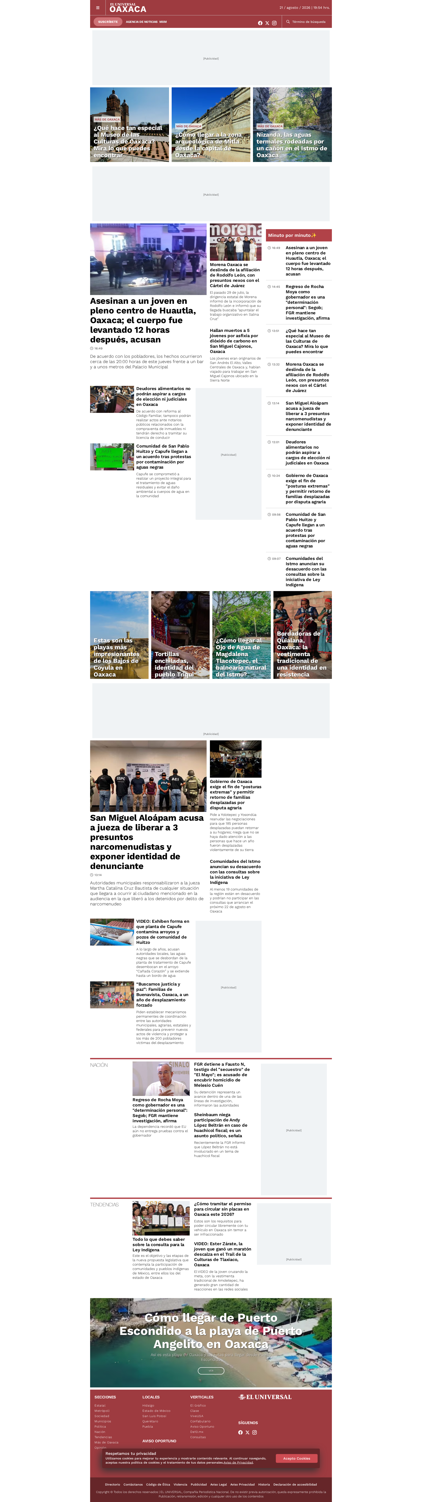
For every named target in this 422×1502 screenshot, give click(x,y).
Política (100, 1426)
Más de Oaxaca (107, 119)
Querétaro (150, 1421)
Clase (194, 1410)
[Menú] (98, 7)
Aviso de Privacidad (238, 1462)
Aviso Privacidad (242, 1484)
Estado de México (156, 1410)
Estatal (100, 1405)
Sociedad (102, 1416)
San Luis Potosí (154, 1416)
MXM (163, 21)
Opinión (100, 1447)
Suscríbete (108, 21)
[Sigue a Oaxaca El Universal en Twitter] (268, 23)
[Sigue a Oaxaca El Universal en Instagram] (275, 23)
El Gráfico (198, 1405)
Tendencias (103, 1437)
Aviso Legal (218, 1484)
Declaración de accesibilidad (295, 1484)
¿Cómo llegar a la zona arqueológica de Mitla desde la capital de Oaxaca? (208, 145)
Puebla (147, 1426)
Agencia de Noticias (142, 21)
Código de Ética (158, 1484)
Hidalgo (148, 1405)
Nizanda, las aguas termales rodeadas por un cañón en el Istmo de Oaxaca (291, 145)
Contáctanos (133, 1484)
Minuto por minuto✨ (293, 235)
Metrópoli (102, 1410)
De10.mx (197, 1432)
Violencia (180, 1484)
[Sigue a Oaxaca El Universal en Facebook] (261, 23)
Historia (264, 1484)
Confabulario (200, 1421)
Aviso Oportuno (202, 1426)
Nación (100, 1432)
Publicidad (199, 1484)
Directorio (112, 1484)
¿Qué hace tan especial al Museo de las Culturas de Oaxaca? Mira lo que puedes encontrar (128, 141)
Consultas (198, 1437)
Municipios (103, 1421)
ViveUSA (197, 1416)
